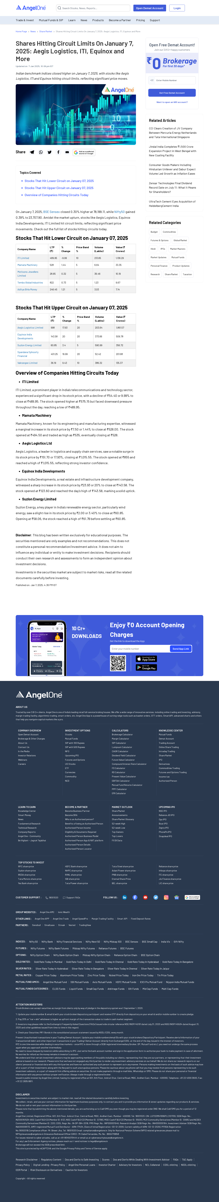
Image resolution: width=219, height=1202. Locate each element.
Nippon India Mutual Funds (180, 981)
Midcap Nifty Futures (83, 948)
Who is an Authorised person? (79, 819)
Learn (72, 20)
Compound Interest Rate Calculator (129, 764)
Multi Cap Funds (170, 988)
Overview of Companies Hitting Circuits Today (56, 195)
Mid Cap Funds (150, 988)
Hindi (153, 248)
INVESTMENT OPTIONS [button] (77, 730)
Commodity (70, 776)
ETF (67, 768)
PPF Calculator (119, 789)
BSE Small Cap (149, 941)
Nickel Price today (119, 975)
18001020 (53, 897)
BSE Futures (127, 948)
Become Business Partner (77, 811)
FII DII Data (117, 840)
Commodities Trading (169, 768)
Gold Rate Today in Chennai (109, 961)
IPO (160, 759)
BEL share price (119, 883)
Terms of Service (93, 1148)
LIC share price (166, 883)
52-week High (118, 823)
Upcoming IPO (72, 755)
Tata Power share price (76, 883)
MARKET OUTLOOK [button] (122, 807)
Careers (22, 764)
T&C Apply (187, 1159)
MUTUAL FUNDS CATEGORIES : (32, 988)
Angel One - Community (29, 836)
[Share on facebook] (58, 152)
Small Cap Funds (95, 988)
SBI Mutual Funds (80, 981)
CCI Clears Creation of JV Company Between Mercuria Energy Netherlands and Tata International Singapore (173, 133)
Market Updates (158, 257)
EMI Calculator (119, 793)
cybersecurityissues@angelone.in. (107, 1137)
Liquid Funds (76, 988)
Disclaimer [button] (23, 1094)
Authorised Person (168, 780)
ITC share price (166, 874)
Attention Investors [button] (29, 1004)
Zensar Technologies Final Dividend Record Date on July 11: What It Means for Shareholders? (172, 187)
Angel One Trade (61, 918)
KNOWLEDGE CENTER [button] (171, 730)
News (84, 20)
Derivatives (164, 764)
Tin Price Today (165, 975)
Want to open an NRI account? (172, 102)
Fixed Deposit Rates (141, 918)
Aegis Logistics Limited (30, 327)
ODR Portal (21, 1169)
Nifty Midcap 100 (113, 941)
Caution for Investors (77, 1169)
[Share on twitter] (49, 152)
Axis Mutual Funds (102, 981)
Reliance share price (168, 866)
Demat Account (166, 738)
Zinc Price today (96, 975)
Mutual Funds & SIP (51, 20)
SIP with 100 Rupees (74, 743)
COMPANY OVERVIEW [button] (29, 730)
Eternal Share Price (121, 878)
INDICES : (21, 941)
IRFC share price (26, 866)
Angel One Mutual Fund (55, 981)
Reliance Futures (108, 948)
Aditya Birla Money (27, 289)
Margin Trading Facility (103, 918)
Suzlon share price (27, 870)
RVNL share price (73, 874)
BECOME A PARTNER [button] (76, 807)
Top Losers (117, 836)
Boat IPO (163, 823)
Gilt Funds (133, 988)
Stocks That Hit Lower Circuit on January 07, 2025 (59, 181)
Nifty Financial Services (69, 941)
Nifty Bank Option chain (66, 955)
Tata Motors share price (30, 878)
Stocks (68, 734)
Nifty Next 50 (93, 941)
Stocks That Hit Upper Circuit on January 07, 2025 (59, 188)
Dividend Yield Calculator (124, 755)
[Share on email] (67, 152)
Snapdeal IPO (165, 836)
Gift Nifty (179, 941)
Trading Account (167, 743)
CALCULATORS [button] (120, 730)
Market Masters (177, 248)
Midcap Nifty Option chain (96, 955)
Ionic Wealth (64, 912)
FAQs (175, 1159)
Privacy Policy (73, 1148)
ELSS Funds (58, 988)
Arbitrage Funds (116, 988)
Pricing (140, 20)
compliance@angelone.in (95, 1130)
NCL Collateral (152, 1164)
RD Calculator (118, 772)
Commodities (169, 231)
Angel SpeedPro (80, 918)
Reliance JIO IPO (166, 815)
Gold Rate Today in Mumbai (48, 961)
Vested (72, 925)
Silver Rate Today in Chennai (122, 968)
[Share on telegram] (32, 152)
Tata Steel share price (123, 866)
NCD (67, 780)
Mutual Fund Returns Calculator (127, 785)
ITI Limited (23, 257)
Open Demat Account (149, 8)
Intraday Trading (167, 751)
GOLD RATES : (23, 961)
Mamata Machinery (27, 264)
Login (177, 8)
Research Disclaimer (27, 1159)
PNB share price (119, 874)
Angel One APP (42, 918)
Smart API (122, 918)
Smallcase (49, 925)
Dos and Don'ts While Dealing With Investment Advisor (141, 1159)
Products (98, 20)
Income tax (164, 776)
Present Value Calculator (124, 776)
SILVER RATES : (24, 968)
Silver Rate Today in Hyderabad (52, 968)
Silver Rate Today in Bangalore (88, 968)
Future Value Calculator (123, 759)
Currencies (70, 772)
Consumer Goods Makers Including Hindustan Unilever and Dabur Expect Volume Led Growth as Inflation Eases (172, 169)
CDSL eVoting (170, 1164)
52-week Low (118, 827)
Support (155, 20)
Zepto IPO (164, 827)
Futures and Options (75, 759)
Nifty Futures (38, 948)
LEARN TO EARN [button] (27, 807)
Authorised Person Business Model (81, 836)
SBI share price (72, 878)
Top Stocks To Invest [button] (31, 862)
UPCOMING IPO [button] (167, 807)
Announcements (119, 815)
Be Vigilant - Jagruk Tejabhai (32, 840)
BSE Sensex (51, 212)
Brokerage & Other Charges (31, 738)
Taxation (187, 274)
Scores (106, 1159)
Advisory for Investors (130, 1164)
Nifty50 (119, 212)
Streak (61, 925)
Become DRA (71, 815)
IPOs (163, 248)
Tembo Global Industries (30, 282)
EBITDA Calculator (121, 780)
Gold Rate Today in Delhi (79, 961)
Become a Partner (120, 20)
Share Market (171, 274)
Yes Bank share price (28, 883)
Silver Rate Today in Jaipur (155, 968)
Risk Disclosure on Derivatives (46, 1169)
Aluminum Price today (72, 975)
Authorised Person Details (77, 844)
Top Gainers (117, 832)
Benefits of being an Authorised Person (84, 823)
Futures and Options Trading (173, 772)
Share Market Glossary (123, 819)
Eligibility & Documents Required (80, 832)
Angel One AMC (47, 912)
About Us (22, 743)
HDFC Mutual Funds (126, 981)
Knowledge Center (27, 811)
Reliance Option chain (125, 955)
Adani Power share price (123, 870)
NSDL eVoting (188, 1164)
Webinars (22, 759)
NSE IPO (163, 811)
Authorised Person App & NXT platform (84, 840)
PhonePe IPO (165, 832)
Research (155, 274)
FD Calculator (118, 768)
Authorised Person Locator (78, 848)
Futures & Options (159, 240)
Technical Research (27, 827)
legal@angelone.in (99, 1141)
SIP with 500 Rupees (75, 747)
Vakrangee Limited (27, 362)
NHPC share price (73, 870)
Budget (154, 231)
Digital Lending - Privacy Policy (49, 1164)
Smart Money (24, 815)
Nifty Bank (47, 941)
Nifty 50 (33, 941)
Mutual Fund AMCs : (28, 981)
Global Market (180, 240)
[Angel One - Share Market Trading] (31, 8)
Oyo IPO (162, 819)
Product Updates (181, 265)
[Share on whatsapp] (41, 152)
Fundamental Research (29, 823)
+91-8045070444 (68, 1137)
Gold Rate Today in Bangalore (177, 961)
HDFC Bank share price (76, 866)
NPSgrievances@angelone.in (29, 1134)
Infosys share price (168, 870)
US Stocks (70, 764)
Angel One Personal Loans (81, 1164)
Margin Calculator (120, 738)
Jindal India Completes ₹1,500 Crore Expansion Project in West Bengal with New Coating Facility (172, 151)
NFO (67, 751)
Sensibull (36, 925)
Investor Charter (107, 1164)
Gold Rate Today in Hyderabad (143, 961)
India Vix (165, 941)
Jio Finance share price (170, 878)
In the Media (23, 751)
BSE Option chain (150, 955)
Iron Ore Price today (142, 975)
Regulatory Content (51, 1159)
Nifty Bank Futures (59, 948)
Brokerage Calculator (122, 734)
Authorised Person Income (78, 827)
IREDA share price (26, 874)
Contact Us (23, 747)
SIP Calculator (119, 743)
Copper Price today (46, 975)
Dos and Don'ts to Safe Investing (82, 1159)
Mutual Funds (178, 257)
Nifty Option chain (40, 955)
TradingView (85, 925)
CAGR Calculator (120, 751)
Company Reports (27, 832)
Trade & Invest (25, 20)
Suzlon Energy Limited (29, 345)
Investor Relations (27, 755)
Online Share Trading (169, 747)
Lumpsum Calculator (122, 747)
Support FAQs (73, 897)
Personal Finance (159, 265)
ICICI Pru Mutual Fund (151, 981)
